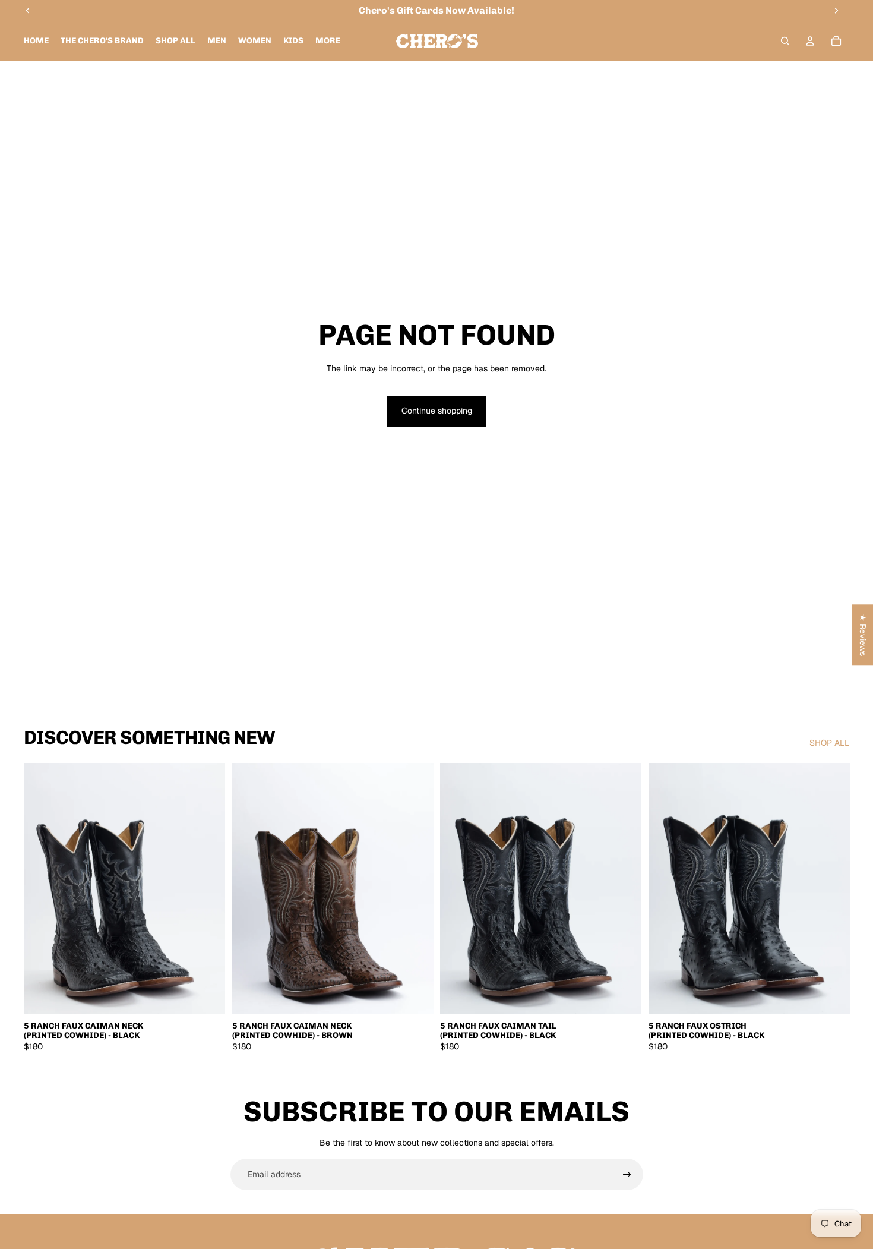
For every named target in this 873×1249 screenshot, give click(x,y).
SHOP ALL (829, 742)
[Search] (785, 41)
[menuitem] (327, 41)
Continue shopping (436, 410)
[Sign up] (627, 1174)
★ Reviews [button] (863, 635)
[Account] (810, 41)
